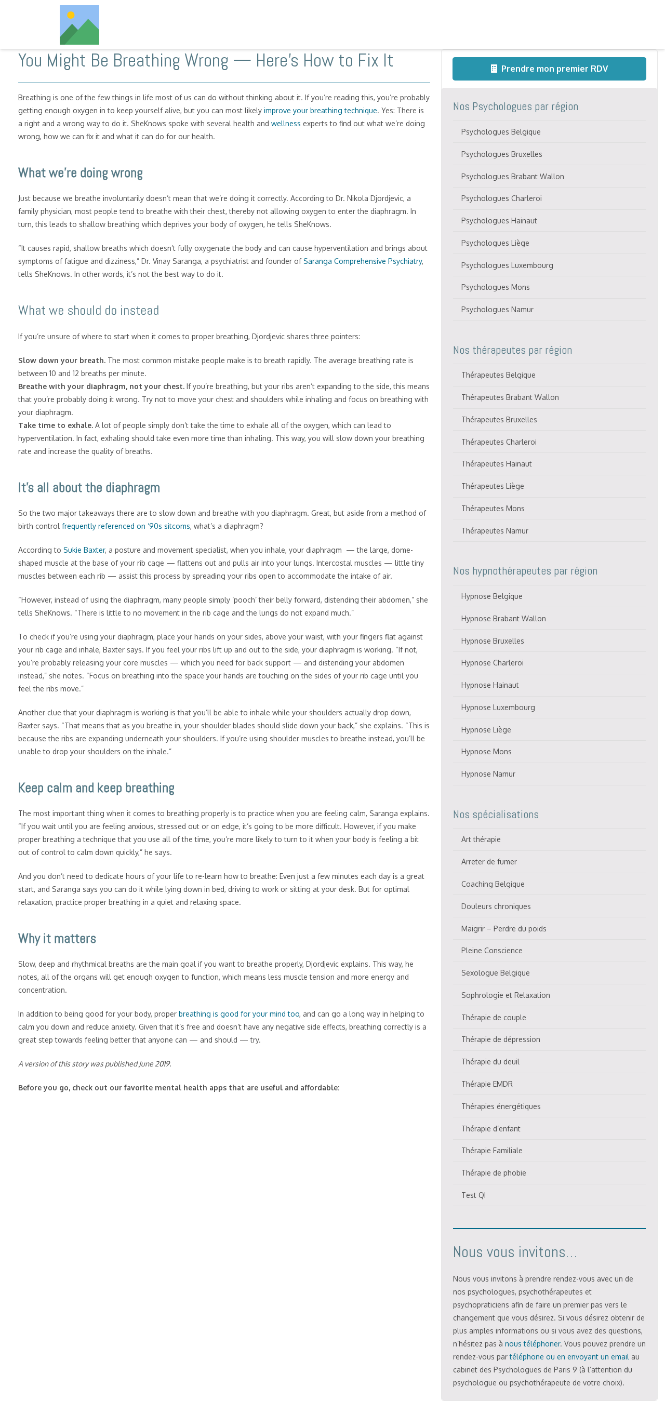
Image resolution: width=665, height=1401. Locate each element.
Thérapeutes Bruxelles (499, 419)
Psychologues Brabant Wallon (512, 176)
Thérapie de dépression (500, 1039)
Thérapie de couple (493, 1017)
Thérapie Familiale (492, 1150)
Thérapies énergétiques (501, 1106)
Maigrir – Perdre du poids (504, 928)
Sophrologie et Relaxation (505, 995)
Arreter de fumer (489, 861)
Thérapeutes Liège (492, 486)
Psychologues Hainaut (499, 220)
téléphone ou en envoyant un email (569, 1356)
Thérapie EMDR (487, 1083)
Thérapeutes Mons (493, 508)
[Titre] (79, 25)
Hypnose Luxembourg (498, 707)
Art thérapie (481, 839)
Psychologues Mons (495, 287)
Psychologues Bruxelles (501, 154)
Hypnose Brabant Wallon (503, 618)
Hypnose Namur (488, 773)
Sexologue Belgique (495, 972)
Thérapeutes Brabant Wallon (510, 397)
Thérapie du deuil (490, 1061)
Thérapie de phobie (493, 1172)
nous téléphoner (532, 1343)
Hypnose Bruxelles (492, 640)
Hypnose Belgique (492, 596)
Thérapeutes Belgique (498, 374)
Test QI (473, 1195)
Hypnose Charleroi (492, 662)
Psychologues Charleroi (501, 198)
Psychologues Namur (497, 309)
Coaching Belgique (493, 883)
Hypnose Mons (486, 751)
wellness (286, 123)
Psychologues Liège (495, 242)
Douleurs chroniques (496, 906)
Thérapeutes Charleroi (499, 441)
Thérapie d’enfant (491, 1128)
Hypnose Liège (486, 729)
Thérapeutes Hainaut (496, 463)
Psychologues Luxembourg (507, 265)
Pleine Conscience (492, 950)
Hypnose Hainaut (490, 685)
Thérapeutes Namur (494, 530)
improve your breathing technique (319, 110)
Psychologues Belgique (501, 131)
